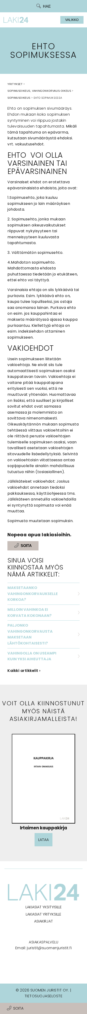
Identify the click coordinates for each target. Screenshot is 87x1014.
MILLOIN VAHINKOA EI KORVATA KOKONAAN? (29, 612)
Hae (47, 6)
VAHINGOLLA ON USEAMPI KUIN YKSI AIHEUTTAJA (31, 656)
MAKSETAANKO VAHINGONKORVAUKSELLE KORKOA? (32, 593)
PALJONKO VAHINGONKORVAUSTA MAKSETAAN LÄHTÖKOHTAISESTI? (30, 634)
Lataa (43, 839)
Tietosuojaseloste (44, 996)
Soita (18, 1008)
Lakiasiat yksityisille (44, 907)
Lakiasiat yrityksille (43, 914)
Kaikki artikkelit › (24, 670)
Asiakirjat (43, 921)
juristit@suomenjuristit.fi (49, 948)
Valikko (72, 20)
